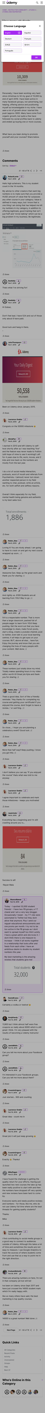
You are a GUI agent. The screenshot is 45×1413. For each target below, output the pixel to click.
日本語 (7, 45)
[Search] (37, 2)
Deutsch (8, 39)
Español (27, 33)
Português (9, 50)
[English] (12, 3)
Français (27, 39)
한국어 (27, 45)
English (8, 33)
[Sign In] (41, 2)
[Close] (39, 26)
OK (36, 57)
